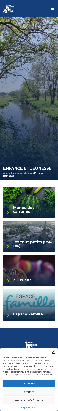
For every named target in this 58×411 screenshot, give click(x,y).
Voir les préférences (29, 400)
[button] (53, 351)
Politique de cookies (27, 407)
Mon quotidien (23, 173)
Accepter (29, 383)
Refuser (29, 392)
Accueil (7, 173)
